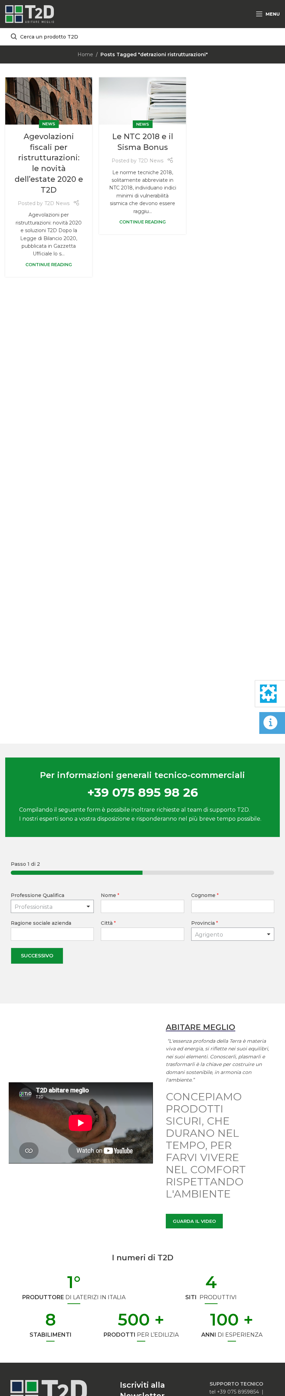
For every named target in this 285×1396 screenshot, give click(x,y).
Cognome (205, 895)
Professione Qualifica (37, 895)
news (48, 123)
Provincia (204, 923)
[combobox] (232, 934)
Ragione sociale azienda (41, 923)
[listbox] (52, 906)
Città (108, 923)
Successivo (37, 956)
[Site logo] (29, 13)
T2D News (57, 203)
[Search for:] (142, 36)
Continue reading (48, 264)
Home (85, 54)
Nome (110, 895)
